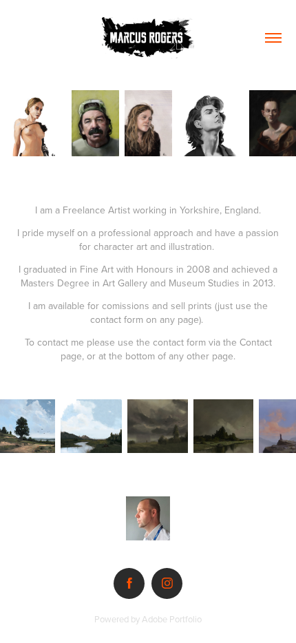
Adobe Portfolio (172, 619)
